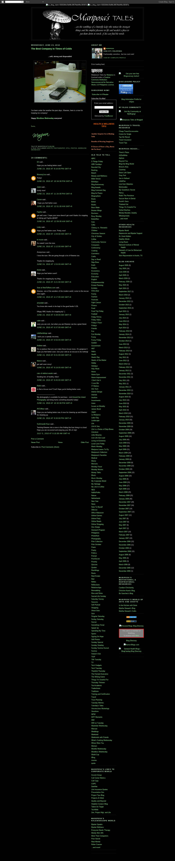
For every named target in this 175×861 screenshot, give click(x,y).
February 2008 (124, 495)
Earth (93, 265)
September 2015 (125, 308)
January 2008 (124, 499)
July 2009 (122, 440)
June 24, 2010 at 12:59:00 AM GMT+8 (54, 221)
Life (92, 423)
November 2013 (125, 337)
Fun (92, 331)
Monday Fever (96, 467)
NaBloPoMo (95, 492)
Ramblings (95, 570)
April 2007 (122, 528)
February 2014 (124, 331)
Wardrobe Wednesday (99, 726)
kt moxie (40, 240)
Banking (94, 170)
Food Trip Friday (97, 311)
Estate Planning (97, 285)
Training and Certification (100, 694)
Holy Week (95, 369)
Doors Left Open (125, 173)
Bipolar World (124, 230)
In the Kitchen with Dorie (128, 605)
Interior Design (96, 392)
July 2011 (122, 380)
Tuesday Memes (97, 703)
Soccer (94, 622)
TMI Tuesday (96, 659)
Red (92, 579)
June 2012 (123, 361)
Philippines (95, 533)
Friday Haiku (96, 320)
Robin (39, 386)
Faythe (39, 212)
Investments (96, 400)
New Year (94, 501)
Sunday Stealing (97, 645)
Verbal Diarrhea (124, 210)
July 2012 (122, 357)
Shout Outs (95, 611)
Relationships (96, 587)
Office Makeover (97, 513)
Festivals (94, 300)
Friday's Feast (96, 323)
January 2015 (124, 314)
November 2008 (125, 466)
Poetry (93, 550)
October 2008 (124, 469)
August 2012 (123, 354)
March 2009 (123, 453)
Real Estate (95, 576)
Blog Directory (131, 641)
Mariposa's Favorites (99, 455)
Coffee (93, 239)
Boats (93, 199)
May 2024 (122, 285)
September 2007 (125, 512)
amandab (40, 303)
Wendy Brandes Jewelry (128, 213)
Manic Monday (96, 446)
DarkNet (94, 786)
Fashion (94, 297)
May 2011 (122, 384)
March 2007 (123, 532)
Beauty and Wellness (99, 176)
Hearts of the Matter (98, 360)
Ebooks (94, 268)
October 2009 (124, 430)
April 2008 (122, 489)
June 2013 (123, 344)
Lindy (39, 227)
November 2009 (125, 426)
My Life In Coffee (97, 487)
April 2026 (122, 275)
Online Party (96, 518)
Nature (93, 495)
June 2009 (123, 443)
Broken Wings (96, 210)
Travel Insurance (125, 140)
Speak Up (95, 628)
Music (93, 475)
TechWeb (94, 810)
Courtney (122, 170)
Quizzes (94, 564)
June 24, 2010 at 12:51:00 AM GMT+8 (54, 206)
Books (93, 205)
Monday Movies (97, 469)
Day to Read (96, 259)
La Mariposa (95, 415)
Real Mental (95, 842)
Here (137, 636)
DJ (38, 162)
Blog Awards (96, 187)
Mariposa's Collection (99, 452)
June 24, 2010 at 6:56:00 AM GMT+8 (54, 340)
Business (94, 213)
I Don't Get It (96, 380)
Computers (95, 245)
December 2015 (125, 301)
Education (95, 277)
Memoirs (94, 464)
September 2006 (125, 551)
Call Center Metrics (98, 778)
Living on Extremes (98, 441)
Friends (94, 328)
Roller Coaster (96, 844)
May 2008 (122, 486)
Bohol (93, 202)
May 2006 (122, 558)
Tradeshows (95, 688)
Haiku (93, 351)
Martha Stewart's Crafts (127, 611)
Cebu (93, 225)
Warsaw (94, 729)
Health (50, 148)
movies (94, 760)
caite (38, 321)
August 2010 (123, 397)
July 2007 (122, 518)
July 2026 (122, 268)
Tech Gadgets (96, 665)
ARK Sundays (96, 164)
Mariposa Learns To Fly (100, 449)
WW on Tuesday (97, 723)
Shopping (94, 608)
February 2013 (124, 351)
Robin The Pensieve (126, 196)
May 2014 (122, 324)
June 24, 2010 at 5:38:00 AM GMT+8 (54, 315)
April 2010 (122, 410)
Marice (39, 361)
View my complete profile (115, 57)
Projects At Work (97, 798)
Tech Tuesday (96, 668)
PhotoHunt (95, 536)
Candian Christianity (126, 588)
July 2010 (122, 400)
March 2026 (123, 278)
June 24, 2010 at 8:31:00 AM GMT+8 (54, 355)
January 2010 (124, 420)
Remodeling (95, 590)
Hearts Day (95, 357)
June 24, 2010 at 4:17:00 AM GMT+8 (54, 297)
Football (94, 314)
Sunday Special (97, 642)
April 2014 (122, 328)
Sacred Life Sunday (98, 596)
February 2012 (124, 367)
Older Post (85, 442)
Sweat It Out (96, 654)
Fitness (94, 305)
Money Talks (96, 472)
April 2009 (122, 449)
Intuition (94, 397)
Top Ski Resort (124, 137)
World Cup (95, 755)
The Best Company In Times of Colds (51, 48)
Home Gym (95, 374)
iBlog (93, 757)
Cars (93, 222)
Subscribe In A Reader (100, 94)
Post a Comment (37, 439)
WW (92, 720)
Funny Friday (96, 340)
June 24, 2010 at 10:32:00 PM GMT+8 (54, 403)
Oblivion (94, 510)
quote (93, 763)
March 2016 (123, 295)
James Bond (96, 409)
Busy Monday (96, 216)
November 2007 (125, 505)
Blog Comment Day (98, 190)
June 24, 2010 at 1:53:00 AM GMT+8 (54, 264)
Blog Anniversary (97, 184)
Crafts (93, 256)
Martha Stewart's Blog (127, 608)
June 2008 (123, 482)
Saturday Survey (97, 599)
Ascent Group (96, 775)
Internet (94, 395)
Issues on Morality (98, 406)
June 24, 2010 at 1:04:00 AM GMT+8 (54, 234)
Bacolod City (96, 167)
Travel (93, 697)
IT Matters (95, 386)
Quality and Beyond (98, 801)
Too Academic (96, 685)
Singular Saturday (98, 616)
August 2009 (123, 436)
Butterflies (95, 219)
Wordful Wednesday (98, 749)
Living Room (123, 242)
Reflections (95, 585)
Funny (93, 337)
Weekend (94, 734)
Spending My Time (98, 631)
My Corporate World (98, 481)
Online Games (96, 515)
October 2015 (124, 305)
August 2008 (123, 476)
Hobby (93, 363)
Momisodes (123, 187)
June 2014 (123, 321)
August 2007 (123, 515)
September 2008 (125, 472)
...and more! (95, 847)
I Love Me (95, 383)
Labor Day (95, 418)
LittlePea (122, 181)
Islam (93, 403)
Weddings (95, 731)
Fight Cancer (96, 302)
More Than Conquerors (99, 836)
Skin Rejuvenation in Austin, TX (130, 256)
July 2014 (122, 318)
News (93, 504)
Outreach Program (98, 530)
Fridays (94, 325)
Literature (94, 432)
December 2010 (125, 390)
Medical (94, 458)
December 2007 (125, 502)
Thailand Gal (123, 204)
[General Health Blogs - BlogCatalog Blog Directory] (131, 651)
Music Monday (96, 478)
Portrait (94, 556)
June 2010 (123, 403)
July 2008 (122, 479)
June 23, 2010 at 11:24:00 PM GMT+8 (54, 194)
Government (95, 346)
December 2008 (125, 463)
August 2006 (123, 555)
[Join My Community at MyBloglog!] (131, 114)
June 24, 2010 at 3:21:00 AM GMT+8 (54, 282)
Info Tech (94, 389)
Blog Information (127, 99)
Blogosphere (96, 196)
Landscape (95, 420)
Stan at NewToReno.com (46, 288)
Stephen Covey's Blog (99, 804)
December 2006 (125, 541)
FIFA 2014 (95, 291)
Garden (94, 343)
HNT (93, 348)
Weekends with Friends (100, 737)
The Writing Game (98, 677)
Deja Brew (95, 262)
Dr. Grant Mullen (125, 236)
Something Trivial (97, 625)
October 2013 (124, 341)
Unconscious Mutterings (100, 708)
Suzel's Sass (124, 201)
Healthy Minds (124, 239)
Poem (93, 547)
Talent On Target (97, 807)
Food (93, 308)
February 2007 (124, 535)
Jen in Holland (124, 178)
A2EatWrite (123, 155)
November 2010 (125, 394)
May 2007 (122, 525)
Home (60, 442)
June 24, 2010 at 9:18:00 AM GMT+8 (54, 368)
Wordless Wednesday (45, 118)
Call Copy (95, 781)
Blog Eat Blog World (126, 164)
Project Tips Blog (97, 795)
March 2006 (123, 564)
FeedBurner (108, 116)
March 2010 (123, 413)
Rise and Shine (97, 593)
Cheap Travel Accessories (128, 131)
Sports (93, 634)
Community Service (98, 242)
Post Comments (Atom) (50, 447)
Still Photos (71, 148)
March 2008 (123, 492)
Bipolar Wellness (97, 827)
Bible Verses (96, 179)
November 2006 (125, 545)
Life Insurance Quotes (99, 789)
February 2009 (124, 456)
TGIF (93, 657)
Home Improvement (98, 377)
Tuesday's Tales (97, 706)
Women (94, 746)
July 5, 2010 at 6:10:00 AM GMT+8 (53, 433)
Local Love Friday (98, 444)
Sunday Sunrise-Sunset (100, 648)
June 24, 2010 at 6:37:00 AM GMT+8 (54, 327)
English (94, 279)
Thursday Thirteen (98, 683)
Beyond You (123, 161)
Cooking (94, 251)
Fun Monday (96, 334)
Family (93, 294)
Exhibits (94, 288)
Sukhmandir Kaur (43, 424)
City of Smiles (96, 236)
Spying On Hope (97, 636)
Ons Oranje (95, 527)
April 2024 (122, 288)
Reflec (93, 582)
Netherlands (95, 498)
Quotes (94, 567)
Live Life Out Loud (98, 438)
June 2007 (123, 522)
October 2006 (124, 548)
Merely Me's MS (97, 833)
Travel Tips (123, 143)
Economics (95, 271)
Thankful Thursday (98, 671)
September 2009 (125, 433)
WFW (93, 714)
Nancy (121, 193)
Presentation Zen (97, 792)
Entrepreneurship (97, 282)
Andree (39, 346)
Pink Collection (96, 541)
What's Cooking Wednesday (101, 740)
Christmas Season (98, 233)
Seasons (94, 602)
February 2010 (124, 417)
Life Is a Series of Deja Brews (102, 429)
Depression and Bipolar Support (130, 233)
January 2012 (124, 370)
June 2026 (123, 272)
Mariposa (110, 48)
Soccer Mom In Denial (127, 198)
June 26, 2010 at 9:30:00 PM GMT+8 (54, 418)
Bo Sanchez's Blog (126, 593)
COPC (93, 784)
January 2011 (124, 387)
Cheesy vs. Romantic (99, 228)
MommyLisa (41, 174)
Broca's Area (123, 167)
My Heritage (95, 484)
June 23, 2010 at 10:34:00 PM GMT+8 (54, 181)
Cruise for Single (125, 134)
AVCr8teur (40, 409)
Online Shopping (97, 524)
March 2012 (123, 364)
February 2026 (124, 282)
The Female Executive (99, 674)
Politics (94, 553)
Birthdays (94, 182)
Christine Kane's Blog (127, 591)
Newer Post (35, 442)
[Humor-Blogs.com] (131, 645)
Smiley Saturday (97, 619)
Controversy (95, 248)
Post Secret (95, 839)
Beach (93, 173)
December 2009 (125, 423)
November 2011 (124, 377)
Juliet (39, 187)
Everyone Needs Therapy (100, 830)
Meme (93, 461)
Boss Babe (95, 207)
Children (94, 230)
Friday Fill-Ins (96, 317)
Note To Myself (97, 507)
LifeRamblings (42, 333)
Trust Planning (96, 700)
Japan (93, 412)
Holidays (94, 366)
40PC (93, 158)
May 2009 (122, 446)
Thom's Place (124, 152)
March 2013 (123, 347)
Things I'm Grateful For (99, 680)
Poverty (94, 562)
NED (93, 490)
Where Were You (97, 743)
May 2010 (122, 407)
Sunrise (94, 651)
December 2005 (125, 568)
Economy (94, 274)
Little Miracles (96, 435)
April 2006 (122, 561)
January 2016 (124, 298)
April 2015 (122, 311)
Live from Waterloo (126, 184)
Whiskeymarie (124, 216)
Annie (39, 270)
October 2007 (124, 509)
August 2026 (123, 265)
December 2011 (124, 374)
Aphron (121, 158)
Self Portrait (95, 605)
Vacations (95, 711)
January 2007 (124, 538)
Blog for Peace (96, 193)
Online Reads (96, 521)
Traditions (95, 691)
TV (92, 662)
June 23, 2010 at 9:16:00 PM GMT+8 (54, 169)
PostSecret (95, 559)
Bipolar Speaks (97, 824)
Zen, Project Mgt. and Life (101, 812)
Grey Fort (122, 175)
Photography (59, 148)
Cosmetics (95, 253)
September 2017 (125, 291)
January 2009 (124, 459)
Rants (93, 573)
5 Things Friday (97, 161)
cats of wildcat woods (45, 373)
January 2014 (124, 334)
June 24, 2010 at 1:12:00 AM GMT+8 (54, 246)
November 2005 (125, 571)
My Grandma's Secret (127, 190)
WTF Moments (96, 717)
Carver (39, 200)
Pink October (96, 544)
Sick (93, 613)
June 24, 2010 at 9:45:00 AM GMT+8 (54, 380)
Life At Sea (95, 426)
